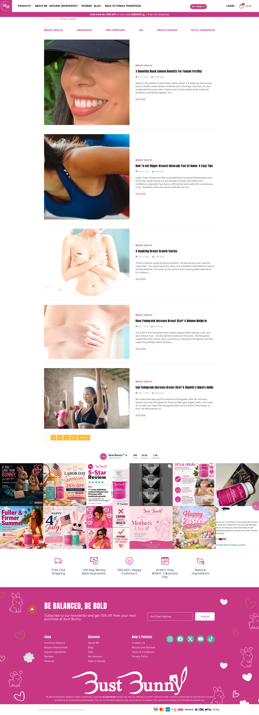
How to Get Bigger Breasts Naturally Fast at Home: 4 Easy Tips (174, 166)
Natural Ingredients (55, 651)
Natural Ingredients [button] (63, 5)
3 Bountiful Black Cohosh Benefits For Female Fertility (168, 71)
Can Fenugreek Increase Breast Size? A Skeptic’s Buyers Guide (174, 387)
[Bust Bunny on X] (190, 639)
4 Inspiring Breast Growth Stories (156, 251)
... (66, 437)
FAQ (90, 651)
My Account (95, 656)
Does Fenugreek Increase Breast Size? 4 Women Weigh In (171, 320)
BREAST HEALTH (53, 30)
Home (47, 19)
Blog (97, 5)
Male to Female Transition (123, 5)
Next (82, 437)
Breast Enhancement (56, 647)
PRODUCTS (24, 5)
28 (73, 437)
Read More (140, 99)
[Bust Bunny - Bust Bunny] (9, 6)
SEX (141, 30)
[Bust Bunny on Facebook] (180, 639)
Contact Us (138, 642)
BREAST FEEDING (167, 30)
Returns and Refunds (143, 647)
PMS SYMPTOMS (115, 30)
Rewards (49, 661)
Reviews (87, 5)
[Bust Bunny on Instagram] (170, 639)
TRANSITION (203, 30)
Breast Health (143, 65)
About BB (41, 5)
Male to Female (96, 661)
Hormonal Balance (54, 642)
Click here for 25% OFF (103, 14)
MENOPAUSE (84, 30)
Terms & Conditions (143, 651)
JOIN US (205, 616)
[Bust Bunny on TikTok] (211, 639)
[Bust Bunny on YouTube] (200, 639)
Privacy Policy (140, 656)
